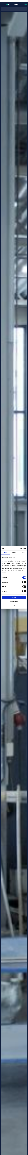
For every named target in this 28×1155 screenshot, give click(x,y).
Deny (14, 605)
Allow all (14, 597)
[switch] (24, 582)
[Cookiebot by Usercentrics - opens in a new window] (20, 548)
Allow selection (14, 601)
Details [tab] (14, 552)
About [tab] (23, 552)
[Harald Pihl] (12, 4)
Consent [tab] (5, 552)
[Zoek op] (2, 9)
